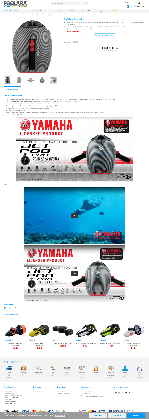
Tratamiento (43, 11)
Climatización (63, 11)
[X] (122, 392)
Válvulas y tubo (92, 11)
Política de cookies (10, 401)
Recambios (82, 11)
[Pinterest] (129, 392)
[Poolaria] (15, 4)
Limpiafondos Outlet (64, 393)
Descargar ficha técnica (12, 308)
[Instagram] (119, 392)
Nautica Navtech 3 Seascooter (110, 343)
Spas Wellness (114, 11)
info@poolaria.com (131, 3)
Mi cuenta (37, 391)
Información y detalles (12, 89)
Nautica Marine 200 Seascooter (133, 344)
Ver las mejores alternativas (104, 35)
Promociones (62, 391)
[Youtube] (126, 392)
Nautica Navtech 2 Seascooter (86, 343)
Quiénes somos (9, 393)
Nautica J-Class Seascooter (63, 343)
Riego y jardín (103, 11)
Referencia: (67, 42)
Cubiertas (72, 11)
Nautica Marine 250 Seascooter (39, 344)
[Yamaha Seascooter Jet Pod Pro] (32, 46)
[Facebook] (115, 392)
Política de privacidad (11, 403)
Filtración (34, 11)
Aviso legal (8, 399)
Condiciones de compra (12, 397)
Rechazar (97, 415)
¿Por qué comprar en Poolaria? (13, 362)
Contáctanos (8, 391)
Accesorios (53, 11)
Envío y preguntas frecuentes (13, 395)
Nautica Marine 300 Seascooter (15, 344)
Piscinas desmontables (11, 11)
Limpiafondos (24, 11)
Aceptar (136, 415)
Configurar (117, 415)
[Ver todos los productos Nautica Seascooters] (110, 49)
